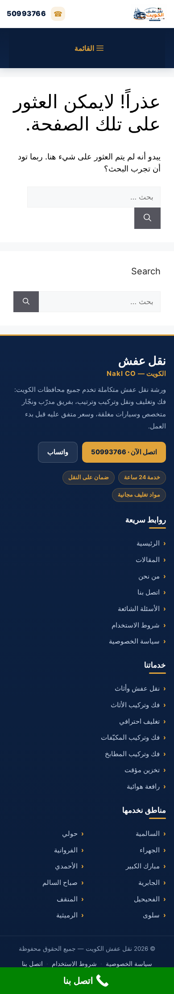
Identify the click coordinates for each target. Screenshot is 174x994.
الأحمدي (66, 866)
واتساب (57, 452)
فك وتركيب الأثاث (135, 705)
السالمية (148, 834)
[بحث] (147, 218)
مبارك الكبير (143, 866)
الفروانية (66, 850)
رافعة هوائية (143, 786)
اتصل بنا (148, 592)
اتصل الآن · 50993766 (124, 452)
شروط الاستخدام (136, 625)
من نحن (149, 576)
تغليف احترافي (139, 721)
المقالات (148, 560)
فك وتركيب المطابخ (132, 754)
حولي (70, 834)
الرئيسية (148, 543)
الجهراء (150, 850)
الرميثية (67, 915)
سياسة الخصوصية (134, 641)
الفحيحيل (147, 899)
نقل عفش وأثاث (137, 688)
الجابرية (149, 883)
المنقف (67, 899)
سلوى (151, 915)
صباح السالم (60, 883)
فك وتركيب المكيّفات (130, 737)
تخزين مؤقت (142, 770)
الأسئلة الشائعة (139, 609)
